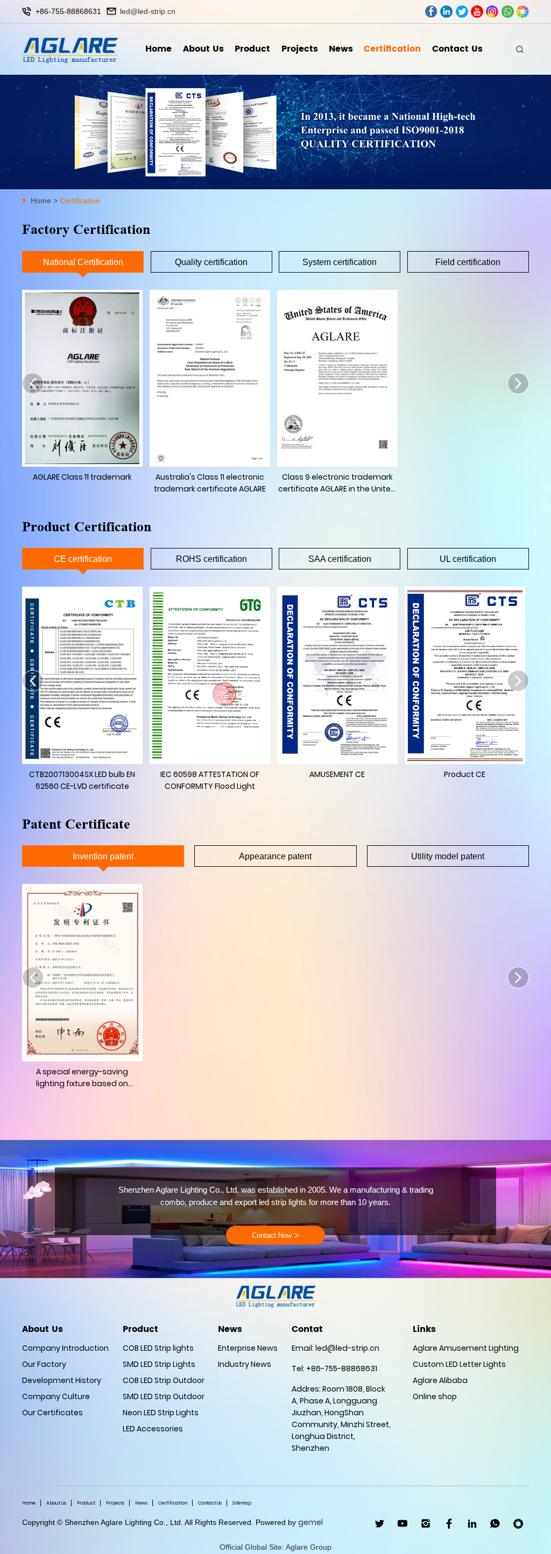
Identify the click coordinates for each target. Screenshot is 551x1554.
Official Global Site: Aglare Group (275, 1547)
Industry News (244, 1364)
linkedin (446, 11)
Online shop (435, 1396)
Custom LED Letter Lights (459, 1364)
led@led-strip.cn (147, 11)
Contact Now (275, 1235)
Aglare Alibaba (440, 1380)
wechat (523, 11)
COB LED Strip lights (158, 1348)
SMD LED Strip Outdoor (163, 1396)
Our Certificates (52, 1412)
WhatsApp (495, 1524)
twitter (462, 11)
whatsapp (507, 11)
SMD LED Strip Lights (159, 1364)
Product (252, 49)
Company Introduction (65, 1348)
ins (492, 11)
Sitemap (241, 1503)
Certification (392, 49)
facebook (431, 11)
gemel (310, 1522)
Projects (299, 49)
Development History (61, 1380)
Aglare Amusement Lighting (466, 1348)
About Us (203, 49)
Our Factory (44, 1364)
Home (158, 49)
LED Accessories (153, 1428)
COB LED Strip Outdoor (163, 1380)
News (341, 49)
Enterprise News (248, 1348)
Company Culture (56, 1396)
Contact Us (457, 49)
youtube (477, 11)
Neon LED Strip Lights (161, 1412)
